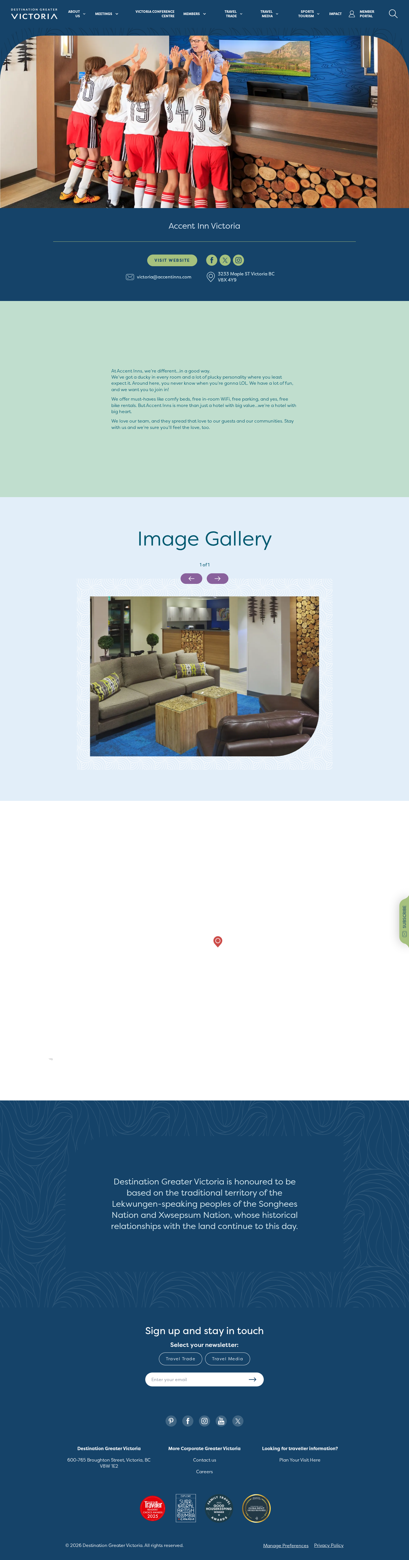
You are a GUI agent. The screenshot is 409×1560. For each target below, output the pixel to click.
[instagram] (238, 260)
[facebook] (211, 260)
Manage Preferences (286, 1545)
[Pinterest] (171, 1421)
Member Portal (367, 13)
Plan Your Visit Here (300, 1460)
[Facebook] (187, 1421)
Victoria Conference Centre (154, 13)
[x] (225, 260)
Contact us (204, 1460)
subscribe (404, 916)
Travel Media (227, 1359)
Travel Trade (180, 1359)
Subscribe (253, 1379)
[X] (237, 1421)
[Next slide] (217, 578)
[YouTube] (221, 1421)
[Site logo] (34, 14)
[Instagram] (204, 1421)
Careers (204, 1471)
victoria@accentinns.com (164, 277)
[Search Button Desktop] (393, 13)
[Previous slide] (191, 578)
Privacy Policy (329, 1545)
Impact (335, 13)
